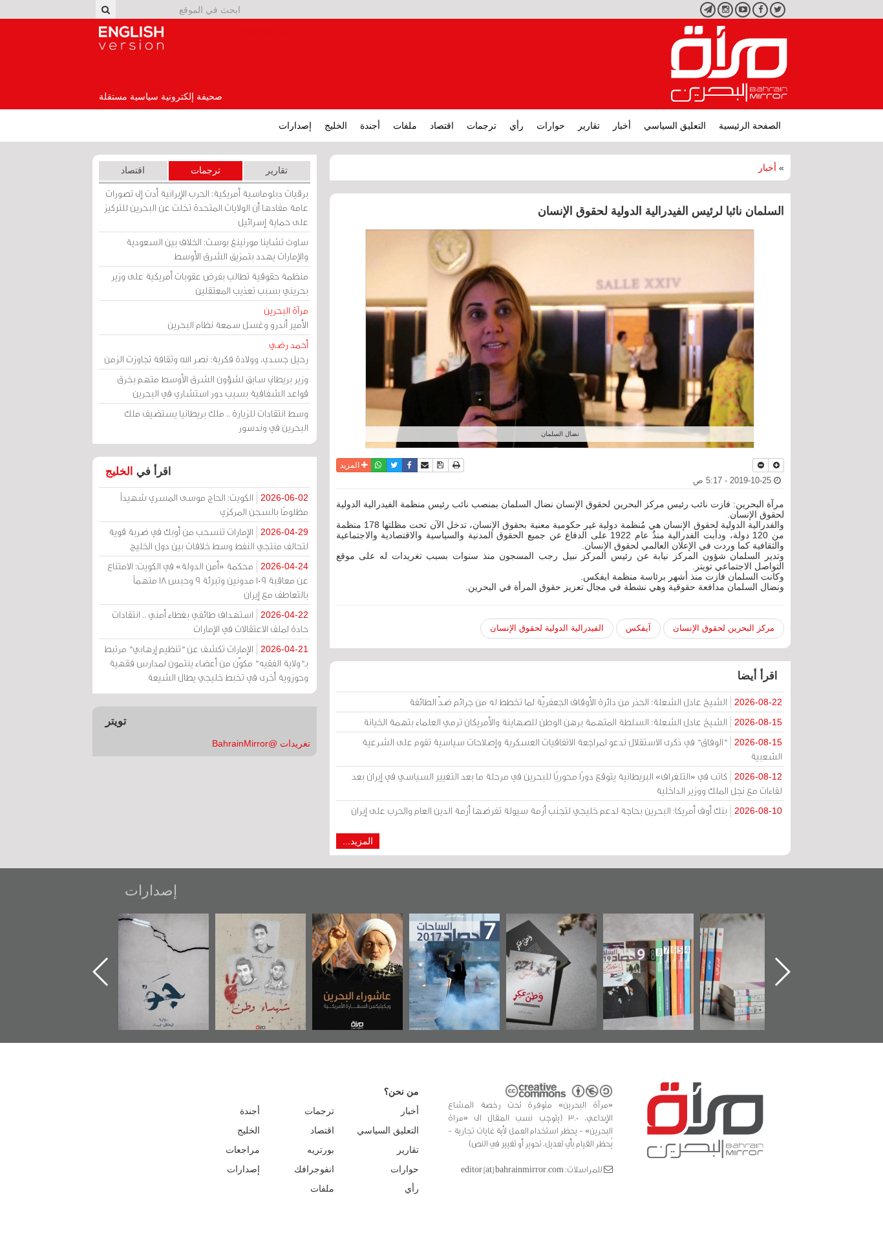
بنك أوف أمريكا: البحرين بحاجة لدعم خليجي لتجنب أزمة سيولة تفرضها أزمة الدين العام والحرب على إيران (566, 810)
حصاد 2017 (564, 927)
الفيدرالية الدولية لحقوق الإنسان (547, 628)
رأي (516, 125)
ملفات (405, 125)
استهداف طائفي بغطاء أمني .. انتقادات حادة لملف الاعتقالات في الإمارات (210, 621)
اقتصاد (442, 125)
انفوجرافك (314, 1169)
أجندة (370, 125)
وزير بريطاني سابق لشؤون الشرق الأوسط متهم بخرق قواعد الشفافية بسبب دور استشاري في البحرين (212, 386)
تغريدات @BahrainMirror (261, 743)
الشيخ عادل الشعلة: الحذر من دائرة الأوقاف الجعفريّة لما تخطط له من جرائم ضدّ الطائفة (595, 701)
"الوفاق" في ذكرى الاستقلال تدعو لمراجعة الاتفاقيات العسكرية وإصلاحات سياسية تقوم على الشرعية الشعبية (572, 749)
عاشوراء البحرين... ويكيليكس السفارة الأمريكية (468, 943)
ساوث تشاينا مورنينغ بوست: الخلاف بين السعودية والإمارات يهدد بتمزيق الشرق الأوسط (217, 249)
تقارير (589, 125)
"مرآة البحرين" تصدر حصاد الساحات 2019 (758, 943)
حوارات (551, 125)
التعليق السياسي (675, 125)
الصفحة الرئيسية (750, 125)
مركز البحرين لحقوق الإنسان (723, 628)
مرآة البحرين (729, 64)
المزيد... (358, 841)
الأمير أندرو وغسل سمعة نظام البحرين (237, 317)
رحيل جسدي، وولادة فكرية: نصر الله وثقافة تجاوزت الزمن (206, 352)
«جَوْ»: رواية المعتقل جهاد (273, 935)
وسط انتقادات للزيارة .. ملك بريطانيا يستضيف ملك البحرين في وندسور (216, 420)
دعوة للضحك (176, 927)
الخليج (335, 125)
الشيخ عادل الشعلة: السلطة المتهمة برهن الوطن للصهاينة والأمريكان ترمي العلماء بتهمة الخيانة (572, 721)
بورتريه (320, 1149)
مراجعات (243, 1149)
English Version (131, 38)
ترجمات (481, 125)
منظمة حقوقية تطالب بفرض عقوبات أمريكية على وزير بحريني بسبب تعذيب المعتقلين (209, 283)
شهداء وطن (371, 927)
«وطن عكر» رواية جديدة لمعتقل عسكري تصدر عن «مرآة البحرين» (661, 951)
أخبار (622, 125)
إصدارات (295, 125)
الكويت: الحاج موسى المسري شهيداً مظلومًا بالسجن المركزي (214, 504)
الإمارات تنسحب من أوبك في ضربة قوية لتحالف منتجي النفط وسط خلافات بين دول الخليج (208, 539)
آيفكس (638, 628)
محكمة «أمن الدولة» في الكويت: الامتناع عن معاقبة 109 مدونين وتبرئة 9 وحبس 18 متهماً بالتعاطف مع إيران (207, 580)
